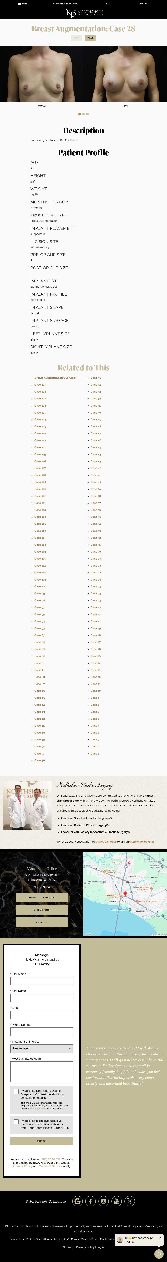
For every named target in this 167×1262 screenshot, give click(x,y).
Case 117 (40, 468)
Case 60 (39, 732)
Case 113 (40, 489)
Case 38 (96, 496)
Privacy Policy (38, 1108)
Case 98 (39, 600)
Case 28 (96, 565)
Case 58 (39, 746)
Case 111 (40, 503)
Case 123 (40, 426)
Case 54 (96, 384)
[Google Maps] (77, 1201)
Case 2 (95, 746)
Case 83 (39, 649)
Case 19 (96, 628)
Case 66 (39, 690)
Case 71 (39, 670)
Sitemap (68, 1247)
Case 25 (96, 586)
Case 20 (96, 621)
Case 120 (40, 447)
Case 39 (96, 489)
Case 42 (96, 468)
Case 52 (96, 398)
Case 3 (95, 739)
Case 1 (95, 753)
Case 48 (96, 426)
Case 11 (95, 684)
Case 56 (39, 760)
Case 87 (39, 635)
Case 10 (96, 690)
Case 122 (40, 433)
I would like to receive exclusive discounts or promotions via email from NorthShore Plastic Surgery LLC (45, 1124)
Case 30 (96, 551)
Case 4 (95, 732)
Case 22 (96, 607)
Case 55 (96, 377)
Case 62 (39, 718)
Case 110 (40, 510)
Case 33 (96, 530)
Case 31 (96, 544)
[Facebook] (90, 1201)
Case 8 (95, 704)
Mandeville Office (42, 868)
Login (100, 1247)
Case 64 (39, 704)
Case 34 (96, 523)
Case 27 (96, 572)
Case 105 (40, 537)
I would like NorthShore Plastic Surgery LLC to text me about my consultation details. (44, 1099)
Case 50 (96, 412)
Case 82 (39, 656)
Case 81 (39, 663)
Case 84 (39, 642)
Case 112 (40, 496)
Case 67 (39, 684)
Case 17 (96, 642)
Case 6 (95, 718)
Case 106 (40, 544)
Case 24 (96, 593)
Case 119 (40, 454)
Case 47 (96, 433)
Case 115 (40, 482)
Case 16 (96, 649)
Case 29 (96, 558)
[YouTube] (116, 1201)
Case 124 (40, 419)
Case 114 (40, 565)
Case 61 (39, 725)
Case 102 (40, 572)
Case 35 (96, 516)
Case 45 (96, 447)
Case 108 (40, 523)
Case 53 (96, 391)
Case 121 (40, 440)
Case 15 (96, 656)
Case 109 (40, 516)
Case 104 (40, 551)
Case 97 (39, 607)
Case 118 (40, 461)
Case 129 (40, 384)
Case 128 (40, 391)
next (90, 38)
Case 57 (39, 753)
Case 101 (40, 579)
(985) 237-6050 (107, 841)
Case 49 (96, 419)
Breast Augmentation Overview (55, 377)
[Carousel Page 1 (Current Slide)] (79, 114)
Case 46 (96, 440)
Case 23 (96, 600)
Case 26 (96, 579)
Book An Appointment (66, 4)
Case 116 (40, 475)
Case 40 (96, 482)
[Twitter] (129, 1201)
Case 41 (96, 475)
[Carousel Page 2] (83, 114)
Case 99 (39, 593)
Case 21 (96, 614)
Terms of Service (50, 1166)
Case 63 (39, 711)
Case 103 (40, 558)
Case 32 (96, 537)
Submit (41, 1141)
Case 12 (96, 677)
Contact (144, 4)
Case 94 (39, 621)
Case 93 (39, 628)
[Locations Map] (125, 893)
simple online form (142, 841)
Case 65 (39, 697)
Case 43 (96, 461)
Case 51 (96, 405)
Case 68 (39, 677)
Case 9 (95, 697)
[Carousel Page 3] (87, 114)
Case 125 (40, 412)
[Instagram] (103, 1201)
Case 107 (40, 530)
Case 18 (96, 635)
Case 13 (96, 670)
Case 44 (96, 454)
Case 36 (96, 510)
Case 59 (39, 739)
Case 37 (96, 503)
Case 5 (95, 725)
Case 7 (95, 711)
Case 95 (39, 614)
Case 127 (40, 398)
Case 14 (96, 663)
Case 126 (40, 405)
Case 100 (40, 586)
